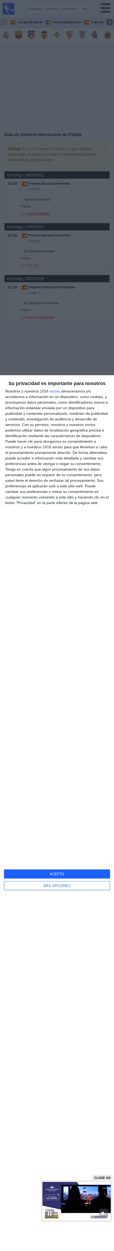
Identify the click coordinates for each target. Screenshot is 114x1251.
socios (55, 391)
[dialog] (57, 813)
